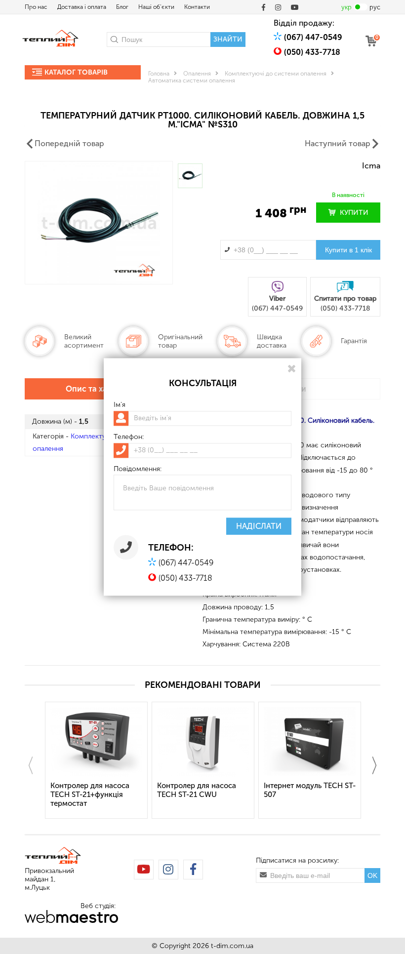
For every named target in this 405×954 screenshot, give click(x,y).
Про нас (36, 6)
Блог (122, 6)
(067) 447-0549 (313, 37)
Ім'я (119, 405)
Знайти (228, 39)
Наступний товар (337, 143)
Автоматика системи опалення (191, 80)
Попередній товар (69, 143)
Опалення (197, 73)
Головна (158, 73)
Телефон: (129, 437)
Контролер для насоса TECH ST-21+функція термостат (89, 794)
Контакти (197, 6)
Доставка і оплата (81, 6)
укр (346, 7)
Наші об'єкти (156, 6)
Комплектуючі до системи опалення (275, 73)
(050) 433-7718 (312, 52)
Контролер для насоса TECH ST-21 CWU (196, 790)
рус (374, 7)
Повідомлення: (138, 469)
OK (372, 875)
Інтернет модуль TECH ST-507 (310, 790)
